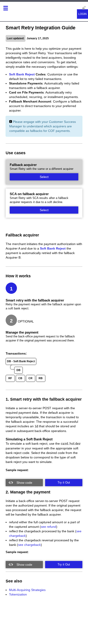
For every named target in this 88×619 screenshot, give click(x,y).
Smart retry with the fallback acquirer (35, 300)
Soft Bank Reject (22, 74)
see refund (48, 526)
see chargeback (29, 545)
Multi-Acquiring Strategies (27, 590)
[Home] (13, 9)
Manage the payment (22, 332)
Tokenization (18, 594)
